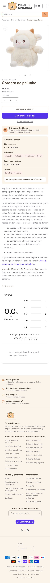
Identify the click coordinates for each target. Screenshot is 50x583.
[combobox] (22, 14)
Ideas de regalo (11, 465)
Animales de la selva (13, 461)
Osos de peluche (12, 454)
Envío (7, 478)
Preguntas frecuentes (14, 494)
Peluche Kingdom (19, 567)
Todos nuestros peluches (11, 441)
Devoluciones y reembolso (11, 483)
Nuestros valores (33, 482)
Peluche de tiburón (34, 455)
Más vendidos (11, 469)
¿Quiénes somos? (33, 478)
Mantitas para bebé (13, 450)
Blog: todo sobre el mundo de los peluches (34, 495)
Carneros (21, 20)
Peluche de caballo (34, 444)
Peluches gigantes (13, 446)
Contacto (9, 498)
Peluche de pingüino (35, 463)
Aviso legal (35, 574)
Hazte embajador (33, 502)
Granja (13, 20)
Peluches (5, 20)
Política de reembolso (36, 567)
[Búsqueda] (45, 14)
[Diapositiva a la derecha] (30, 75)
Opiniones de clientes (35, 490)
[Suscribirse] (39, 513)
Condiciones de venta (21, 574)
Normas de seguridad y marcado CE (14, 489)
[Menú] (4, 5)
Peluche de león (33, 451)
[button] (47, 5)
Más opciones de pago (25, 121)
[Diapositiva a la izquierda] (19, 75)
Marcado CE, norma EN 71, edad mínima (20, 269)
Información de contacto (26, 578)
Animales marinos (12, 457)
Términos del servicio (35, 570)
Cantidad (5, 96)
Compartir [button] (9, 286)
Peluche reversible (34, 448)
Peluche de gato (33, 440)
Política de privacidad (17, 570)
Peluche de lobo (33, 459)
